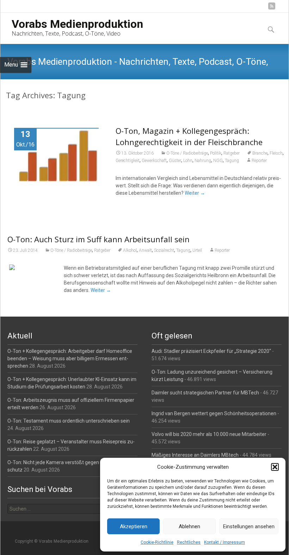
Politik (215, 153)
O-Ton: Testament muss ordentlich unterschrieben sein (68, 421)
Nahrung (203, 160)
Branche (260, 153)
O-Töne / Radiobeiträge (187, 153)
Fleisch (276, 153)
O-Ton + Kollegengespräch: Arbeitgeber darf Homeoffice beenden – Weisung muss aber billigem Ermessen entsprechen (69, 358)
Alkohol (130, 250)
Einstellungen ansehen (249, 526)
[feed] (271, 8)
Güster (175, 160)
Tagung (232, 160)
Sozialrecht (164, 250)
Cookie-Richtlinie (157, 542)
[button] (274, 466)
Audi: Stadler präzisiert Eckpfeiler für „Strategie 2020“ (211, 351)
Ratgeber (231, 153)
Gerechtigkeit (128, 160)
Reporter (259, 160)
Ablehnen (189, 526)
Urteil (197, 250)
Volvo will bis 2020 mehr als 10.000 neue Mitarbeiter (209, 434)
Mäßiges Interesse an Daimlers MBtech (195, 455)
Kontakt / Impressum (224, 542)
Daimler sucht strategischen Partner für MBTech (205, 392)
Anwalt (145, 250)
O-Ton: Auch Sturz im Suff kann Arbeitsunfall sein (98, 239)
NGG (218, 160)
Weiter (195, 193)
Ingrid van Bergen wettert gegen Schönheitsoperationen (214, 413)
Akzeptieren (133, 526)
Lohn (187, 160)
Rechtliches (189, 542)
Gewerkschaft (154, 160)
